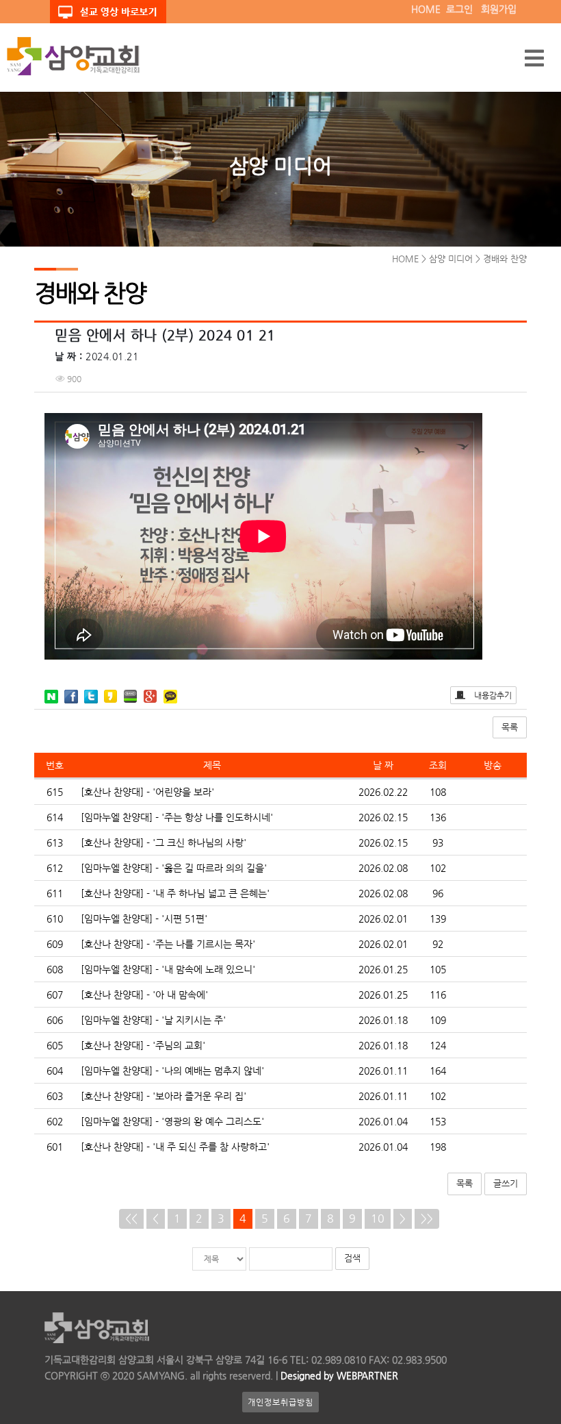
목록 (509, 727)
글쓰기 (505, 1183)
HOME (426, 8)
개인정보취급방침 (280, 1402)
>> (427, 1218)
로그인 (459, 8)
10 (377, 1218)
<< (131, 1218)
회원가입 (499, 8)
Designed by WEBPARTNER (338, 1375)
